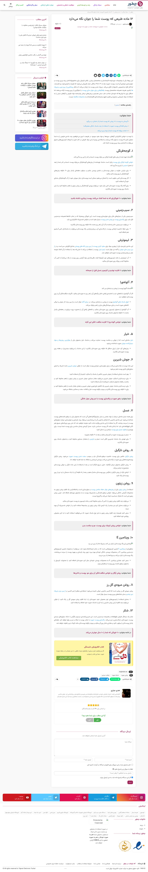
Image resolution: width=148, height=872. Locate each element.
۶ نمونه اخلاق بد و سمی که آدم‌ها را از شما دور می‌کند (32, 46)
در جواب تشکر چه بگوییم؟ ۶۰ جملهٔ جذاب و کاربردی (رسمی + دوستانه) (33, 64)
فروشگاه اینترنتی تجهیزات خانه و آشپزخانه (80, 813)
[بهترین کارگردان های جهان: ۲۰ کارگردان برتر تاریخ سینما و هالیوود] (41, 123)
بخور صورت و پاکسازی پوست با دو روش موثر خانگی (101, 398)
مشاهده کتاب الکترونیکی (68, 657)
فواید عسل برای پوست (118, 429)
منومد (141, 829)
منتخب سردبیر (105, 675)
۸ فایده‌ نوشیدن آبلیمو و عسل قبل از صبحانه (103, 270)
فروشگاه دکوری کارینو (62, 813)
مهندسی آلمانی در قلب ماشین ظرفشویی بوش (32, 55)
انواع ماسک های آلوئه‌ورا (121, 302)
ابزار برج (85, 816)
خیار (131, 340)
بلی (97, 720)
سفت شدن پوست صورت (77, 456)
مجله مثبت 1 (93, 816)
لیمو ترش (102, 249)
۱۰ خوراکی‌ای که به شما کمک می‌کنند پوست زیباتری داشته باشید (96, 198)
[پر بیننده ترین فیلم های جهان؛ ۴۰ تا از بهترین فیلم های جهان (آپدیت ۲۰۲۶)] (41, 104)
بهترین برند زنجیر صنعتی (131, 816)
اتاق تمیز (45, 813)
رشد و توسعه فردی (83, 5)
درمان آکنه (85, 302)
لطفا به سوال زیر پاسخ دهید (123, 769)
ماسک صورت (115, 675)
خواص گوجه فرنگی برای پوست (123, 162)
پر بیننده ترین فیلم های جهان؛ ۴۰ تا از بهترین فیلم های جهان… (28, 104)
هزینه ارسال (135, 813)
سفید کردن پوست (99, 246)
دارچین (92, 439)
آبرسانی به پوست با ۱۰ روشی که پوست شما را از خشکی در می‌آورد (107, 121)
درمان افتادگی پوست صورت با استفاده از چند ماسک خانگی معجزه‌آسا (105, 126)
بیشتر (11, 6)
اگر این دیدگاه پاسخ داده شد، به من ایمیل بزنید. (115, 777)
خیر (89, 720)
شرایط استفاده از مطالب (84, 864)
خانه (114, 5)
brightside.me (123, 672)
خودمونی (142, 813)
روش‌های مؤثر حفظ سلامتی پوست (102, 489)
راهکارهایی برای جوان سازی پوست (93, 90)
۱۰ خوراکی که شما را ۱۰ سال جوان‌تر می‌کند (102, 632)
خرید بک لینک (37, 813)
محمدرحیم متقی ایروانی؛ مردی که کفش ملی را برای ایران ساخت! (32, 36)
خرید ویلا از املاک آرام (26, 813)
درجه (141, 825)
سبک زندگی (97, 5)
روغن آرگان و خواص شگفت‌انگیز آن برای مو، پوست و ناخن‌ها (97, 573)
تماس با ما (97, 864)
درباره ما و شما (116, 864)
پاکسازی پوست (119, 219)
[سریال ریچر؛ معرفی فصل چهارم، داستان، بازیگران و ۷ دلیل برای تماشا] (41, 95)
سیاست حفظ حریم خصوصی (54, 864)
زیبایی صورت (124, 675)
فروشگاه (140, 864)
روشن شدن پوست (107, 219)
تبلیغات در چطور (128, 864)
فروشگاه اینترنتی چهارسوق (12, 813)
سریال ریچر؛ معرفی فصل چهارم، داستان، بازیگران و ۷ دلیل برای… (27, 95)
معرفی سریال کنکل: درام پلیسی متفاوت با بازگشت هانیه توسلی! (34, 26)
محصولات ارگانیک (79, 97)
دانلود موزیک (120, 816)
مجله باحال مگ (103, 816)
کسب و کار (19, 5)
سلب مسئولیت (70, 864)
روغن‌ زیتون (122, 489)
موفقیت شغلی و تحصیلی (65, 5)
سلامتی (107, 5)
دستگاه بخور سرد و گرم (100, 813)
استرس (125, 165)
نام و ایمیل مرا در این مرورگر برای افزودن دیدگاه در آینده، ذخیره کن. (109, 765)
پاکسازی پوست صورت (97, 620)
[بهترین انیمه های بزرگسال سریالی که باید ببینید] (41, 113)
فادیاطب (142, 816)
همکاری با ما (106, 864)
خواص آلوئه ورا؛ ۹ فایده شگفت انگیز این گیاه (103, 322)
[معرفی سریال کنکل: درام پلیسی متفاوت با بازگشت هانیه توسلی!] (41, 86)
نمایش (117, 105)
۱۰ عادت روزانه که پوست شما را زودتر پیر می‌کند (112, 131)
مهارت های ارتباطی (47, 5)
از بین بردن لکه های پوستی (83, 246)
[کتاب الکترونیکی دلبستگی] (119, 653)
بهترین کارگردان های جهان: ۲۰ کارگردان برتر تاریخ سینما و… (26, 121)
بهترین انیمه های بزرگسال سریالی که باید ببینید (28, 112)
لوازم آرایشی (112, 816)
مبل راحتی (52, 813)
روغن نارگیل (129, 456)
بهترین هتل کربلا (112, 813)
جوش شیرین (72, 366)
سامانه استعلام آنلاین (124, 813)
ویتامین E (121, 549)
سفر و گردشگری (32, 5)
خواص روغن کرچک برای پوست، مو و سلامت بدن (101, 525)
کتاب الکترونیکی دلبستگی (94, 647)
